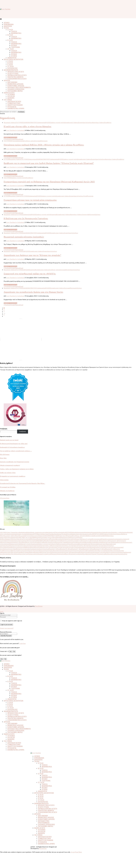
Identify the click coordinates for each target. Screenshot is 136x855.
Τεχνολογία (26, 539)
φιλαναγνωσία (75, 554)
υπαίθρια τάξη (67, 554)
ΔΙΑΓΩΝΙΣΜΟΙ (12, 82)
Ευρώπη (96, 536)
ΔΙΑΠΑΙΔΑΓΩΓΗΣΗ (14, 101)
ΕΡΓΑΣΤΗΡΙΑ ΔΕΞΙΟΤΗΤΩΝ (13, 59)
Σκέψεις (14, 539)
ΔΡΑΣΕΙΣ (7, 80)
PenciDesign (38, 606)
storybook (46, 534)
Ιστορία (101, 536)
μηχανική (25, 550)
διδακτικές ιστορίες (25, 544)
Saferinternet (30, 534)
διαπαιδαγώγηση (118, 542)
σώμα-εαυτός (33, 554)
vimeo (77, 534)
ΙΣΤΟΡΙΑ (14, 56)
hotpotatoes (87, 532)
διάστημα (92, 542)
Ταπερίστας (20, 539)
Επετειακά (91, 536)
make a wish (117, 532)
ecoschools (59, 532)
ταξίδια (51, 554)
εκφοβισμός (10, 545)
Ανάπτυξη (106, 534)
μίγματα (31, 549)
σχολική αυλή (25, 554)
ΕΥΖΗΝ (56, 536)
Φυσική (39, 539)
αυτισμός (22, 540)
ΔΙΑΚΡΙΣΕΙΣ (8, 26)
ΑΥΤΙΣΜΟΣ (11, 94)
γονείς (4, 542)
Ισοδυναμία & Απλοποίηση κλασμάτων (12, 447)
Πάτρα (58, 537)
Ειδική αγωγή (63, 536)
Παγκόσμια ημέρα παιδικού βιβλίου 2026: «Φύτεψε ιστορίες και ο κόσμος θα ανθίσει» (44, 145)
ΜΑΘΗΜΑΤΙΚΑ (16, 33)
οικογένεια (77, 550)
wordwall (90, 534)
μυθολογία (55, 550)
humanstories (95, 532)
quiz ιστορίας (22, 534)
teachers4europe (57, 534)
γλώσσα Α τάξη (87, 540)
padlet (127, 532)
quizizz (16, 534)
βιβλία (38, 540)
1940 (4, 532)
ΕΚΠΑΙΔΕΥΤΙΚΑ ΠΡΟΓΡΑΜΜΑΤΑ (19, 87)
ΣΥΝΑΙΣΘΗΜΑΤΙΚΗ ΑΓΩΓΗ (16, 79)
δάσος (23, 542)
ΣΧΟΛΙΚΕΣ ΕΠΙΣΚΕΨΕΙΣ (15, 89)
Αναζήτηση (21, 111)
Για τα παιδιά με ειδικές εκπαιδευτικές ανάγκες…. (16, 451)
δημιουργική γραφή (61, 542)
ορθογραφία (88, 550)
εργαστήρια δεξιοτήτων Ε (92, 545)
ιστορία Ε (66, 547)
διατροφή (7, 544)
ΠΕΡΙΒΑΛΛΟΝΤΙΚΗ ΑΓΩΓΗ (17, 75)
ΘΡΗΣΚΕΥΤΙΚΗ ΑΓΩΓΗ (15, 72)
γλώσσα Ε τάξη (114, 540)
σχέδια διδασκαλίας (15, 554)
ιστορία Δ (61, 547)
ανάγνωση (107, 539)
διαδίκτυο (97, 542)
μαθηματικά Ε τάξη (98, 549)
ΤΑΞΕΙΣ (6, 28)
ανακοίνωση (113, 539)
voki (80, 534)
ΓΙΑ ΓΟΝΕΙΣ (8, 100)
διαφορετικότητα (15, 544)
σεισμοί (91, 552)
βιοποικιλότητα (56, 540)
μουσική (49, 550)
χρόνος (125, 554)
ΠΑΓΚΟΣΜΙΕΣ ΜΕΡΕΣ (15, 91)
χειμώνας (117, 554)
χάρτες (112, 554)
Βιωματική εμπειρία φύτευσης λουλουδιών (24, 237)
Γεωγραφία (22, 536)
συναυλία (6, 554)
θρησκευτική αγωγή (47, 547)
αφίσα (35, 540)
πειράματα (34, 552)
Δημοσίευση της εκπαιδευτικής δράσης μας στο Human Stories (33, 292)
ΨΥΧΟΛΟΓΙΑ (11, 107)
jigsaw (100, 532)
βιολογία (49, 540)
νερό (59, 550)
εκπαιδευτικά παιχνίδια (101, 544)
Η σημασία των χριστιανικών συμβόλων (12, 476)
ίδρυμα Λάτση (79, 539)
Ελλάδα (86, 536)
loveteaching (110, 532)
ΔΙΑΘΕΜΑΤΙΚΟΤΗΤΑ (11, 70)
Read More (78, 852)
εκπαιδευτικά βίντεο (88, 544)
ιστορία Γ (55, 547)
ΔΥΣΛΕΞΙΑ (11, 96)
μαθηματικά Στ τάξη (110, 549)
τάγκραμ (39, 554)
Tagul (50, 534)
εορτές (21, 545)
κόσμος (6, 549)
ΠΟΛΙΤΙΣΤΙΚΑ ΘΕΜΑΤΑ (15, 77)
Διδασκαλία (41, 536)
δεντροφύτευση (50, 542)
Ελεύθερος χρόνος (78, 536)
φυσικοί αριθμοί (103, 554)
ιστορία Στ (72, 547)
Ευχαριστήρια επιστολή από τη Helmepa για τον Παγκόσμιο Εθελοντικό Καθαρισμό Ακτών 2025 (49, 181)
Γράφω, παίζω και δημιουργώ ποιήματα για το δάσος (17, 469)
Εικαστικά (70, 536)
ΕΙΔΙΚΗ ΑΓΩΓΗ (9, 93)
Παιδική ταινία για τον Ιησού (9, 440)
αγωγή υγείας (87, 539)
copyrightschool (46, 532)
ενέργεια (16, 545)
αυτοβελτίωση (29, 540)
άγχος (58, 539)
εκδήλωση (72, 544)
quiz (13, 534)
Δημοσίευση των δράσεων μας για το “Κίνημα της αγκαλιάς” (32, 255)
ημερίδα (23, 547)
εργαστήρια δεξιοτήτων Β (77, 545)
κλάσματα (91, 547)
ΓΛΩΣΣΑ (14, 31)
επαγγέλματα (32, 545)
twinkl (70, 534)
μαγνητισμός (43, 549)
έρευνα (70, 539)
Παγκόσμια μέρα (65, 537)
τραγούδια (56, 554)
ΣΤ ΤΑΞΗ (10, 49)
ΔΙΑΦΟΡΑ (10, 98)
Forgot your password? (7, 628)
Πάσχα (54, 537)
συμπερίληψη (117, 552)
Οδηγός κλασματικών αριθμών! (10, 465)
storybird (40, 534)
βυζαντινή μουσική (66, 540)
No (14, 651)
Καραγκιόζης (15, 537)
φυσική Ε (89, 554)
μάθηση (17, 549)
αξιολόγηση (8, 540)
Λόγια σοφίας (4, 480)
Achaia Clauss (10, 532)
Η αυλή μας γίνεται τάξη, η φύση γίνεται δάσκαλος (27, 126)
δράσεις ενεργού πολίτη (45, 544)
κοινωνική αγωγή (110, 547)
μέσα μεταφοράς (24, 549)
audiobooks (28, 532)
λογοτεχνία (11, 549)
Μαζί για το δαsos (27, 537)
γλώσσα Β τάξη (96, 540)
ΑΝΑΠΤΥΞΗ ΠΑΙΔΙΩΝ (15, 105)
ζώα (9, 547)
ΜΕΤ (20, 537)
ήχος (73, 539)
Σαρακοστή (8, 539)
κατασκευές (84, 547)
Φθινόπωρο (33, 539)
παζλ (93, 550)
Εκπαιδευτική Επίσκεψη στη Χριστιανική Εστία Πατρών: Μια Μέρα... (22, 483)
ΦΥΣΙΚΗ (14, 45)
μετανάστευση (19, 550)
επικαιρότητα (40, 545)
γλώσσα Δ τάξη (105, 540)
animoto (22, 532)
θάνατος (28, 547)
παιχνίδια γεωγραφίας (101, 550)
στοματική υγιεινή (99, 552)
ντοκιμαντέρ (70, 550)
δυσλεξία (55, 544)
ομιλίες (82, 550)
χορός (121, 554)
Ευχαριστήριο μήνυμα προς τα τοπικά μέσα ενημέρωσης (30, 200)
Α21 (98, 534)
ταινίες (47, 554)
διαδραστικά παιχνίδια (106, 542)
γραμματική (9, 542)
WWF (95, 534)
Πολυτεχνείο (74, 537)
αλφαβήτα (101, 539)
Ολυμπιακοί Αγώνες (46, 537)
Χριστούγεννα (45, 539)
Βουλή (17, 536)
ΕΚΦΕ (51, 536)
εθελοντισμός (62, 544)
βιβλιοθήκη (43, 540)
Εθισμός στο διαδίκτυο (7, 491)
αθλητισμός (94, 539)
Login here (22, 643)
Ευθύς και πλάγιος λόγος (8, 472)
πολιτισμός (58, 552)
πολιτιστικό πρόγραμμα (68, 552)
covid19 (53, 532)
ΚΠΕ (105, 536)
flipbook (73, 532)
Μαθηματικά (36, 537)
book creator (35, 532)
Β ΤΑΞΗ (10, 35)
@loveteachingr (4, 498)
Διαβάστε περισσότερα (10, 137)
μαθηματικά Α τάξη (53, 549)
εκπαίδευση (79, 544)
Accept (73, 852)
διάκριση (86, 542)
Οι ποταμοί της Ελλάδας (7, 487)
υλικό (61, 554)
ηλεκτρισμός (17, 547)
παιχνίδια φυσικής (13, 552)
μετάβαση (12, 550)
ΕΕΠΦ (47, 536)
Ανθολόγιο (112, 534)
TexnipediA (65, 534)
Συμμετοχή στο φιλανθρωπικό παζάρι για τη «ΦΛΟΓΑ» (30, 273)
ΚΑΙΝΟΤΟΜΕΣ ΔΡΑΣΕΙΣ (15, 86)
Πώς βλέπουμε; (5, 454)
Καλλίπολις (8, 537)
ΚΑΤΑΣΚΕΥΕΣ (12, 68)
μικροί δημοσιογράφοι (35, 550)
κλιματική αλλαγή (99, 547)
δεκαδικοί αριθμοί (40, 542)
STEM (36, 534)
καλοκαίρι (78, 547)
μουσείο (44, 550)
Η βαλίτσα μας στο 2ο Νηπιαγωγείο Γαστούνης (26, 218)
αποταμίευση (15, 540)
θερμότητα (38, 547)
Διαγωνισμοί (34, 536)
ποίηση (53, 552)
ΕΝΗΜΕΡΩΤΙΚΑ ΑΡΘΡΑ (15, 108)
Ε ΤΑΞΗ (10, 40)
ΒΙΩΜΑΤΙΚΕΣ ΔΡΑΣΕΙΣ (15, 84)
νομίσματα (64, 550)
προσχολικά (85, 552)
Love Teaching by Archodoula (15, 130)
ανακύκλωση (121, 539)
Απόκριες (118, 534)
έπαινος (66, 539)
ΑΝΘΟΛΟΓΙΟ (11, 58)
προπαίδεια (78, 552)
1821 (1, 532)
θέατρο (32, 547)
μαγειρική (37, 549)
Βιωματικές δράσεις (9, 536)
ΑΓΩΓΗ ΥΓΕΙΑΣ (12, 73)
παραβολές (22, 552)
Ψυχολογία (53, 539)
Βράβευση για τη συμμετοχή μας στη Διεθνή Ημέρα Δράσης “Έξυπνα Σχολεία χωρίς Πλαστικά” (49, 163)
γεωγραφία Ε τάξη (77, 540)
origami (123, 532)
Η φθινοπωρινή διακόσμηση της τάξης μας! (13, 443)
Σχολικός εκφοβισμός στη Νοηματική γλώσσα (14, 462)
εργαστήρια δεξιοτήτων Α (62, 545)
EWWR (68, 532)
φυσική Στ (95, 554)
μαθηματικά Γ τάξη (75, 549)
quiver (10, 534)
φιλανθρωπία (83, 554)
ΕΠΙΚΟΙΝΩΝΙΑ (9, 24)
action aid (17, 532)
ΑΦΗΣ (101, 534)
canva (40, 532)
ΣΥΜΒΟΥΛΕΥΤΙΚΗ (13, 103)
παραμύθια (28, 552)
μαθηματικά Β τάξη (64, 549)
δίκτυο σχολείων (30, 542)
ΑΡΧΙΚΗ (6, 23)
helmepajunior (80, 532)
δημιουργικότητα (72, 542)
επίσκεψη (25, 545)
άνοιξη (62, 539)
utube (73, 534)
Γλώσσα (28, 536)
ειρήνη (67, 544)
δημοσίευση (80, 542)
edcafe (64, 532)
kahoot (104, 532)
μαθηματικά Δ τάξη (87, 549)
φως (109, 554)
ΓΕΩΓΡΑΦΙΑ (15, 47)
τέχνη (43, 554)
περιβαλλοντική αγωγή (44, 552)
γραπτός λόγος (17, 542)
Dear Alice (3, 458)
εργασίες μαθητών (49, 545)
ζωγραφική (4, 547)
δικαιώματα (34, 544)
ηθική (11, 547)
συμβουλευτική (108, 552)
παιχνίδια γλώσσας (112, 550)
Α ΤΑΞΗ (10, 30)
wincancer (85, 534)
